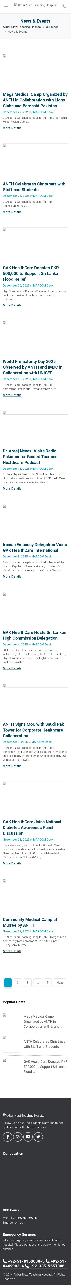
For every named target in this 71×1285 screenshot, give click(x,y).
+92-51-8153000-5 (27, 1261)
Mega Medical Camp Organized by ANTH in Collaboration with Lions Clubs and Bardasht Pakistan (35, 100)
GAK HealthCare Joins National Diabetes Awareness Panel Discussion (32, 827)
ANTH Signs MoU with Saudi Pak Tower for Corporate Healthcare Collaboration (33, 730)
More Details (12, 128)
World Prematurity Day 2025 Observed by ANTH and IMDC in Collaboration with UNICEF (32, 367)
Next (60, 982)
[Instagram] (18, 1137)
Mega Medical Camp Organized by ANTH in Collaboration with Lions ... (43, 1021)
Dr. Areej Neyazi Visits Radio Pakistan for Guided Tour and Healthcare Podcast (30, 456)
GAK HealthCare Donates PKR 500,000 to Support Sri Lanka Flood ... (45, 1067)
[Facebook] (7, 1137)
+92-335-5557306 (47, 1266)
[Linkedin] (28, 1137)
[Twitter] (38, 1137)
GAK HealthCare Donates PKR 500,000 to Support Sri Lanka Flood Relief (31, 273)
